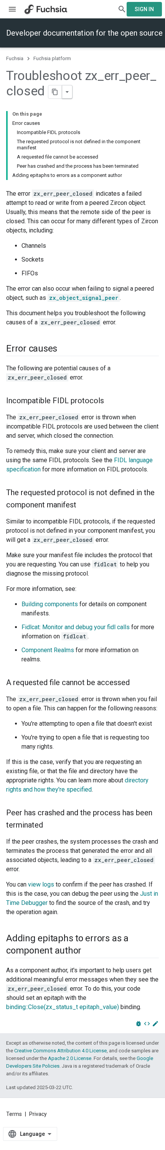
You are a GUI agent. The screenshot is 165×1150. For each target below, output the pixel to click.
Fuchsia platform (52, 58)
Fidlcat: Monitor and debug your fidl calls (75, 627)
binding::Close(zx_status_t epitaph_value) (62, 1007)
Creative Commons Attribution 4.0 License (60, 1050)
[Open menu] (12, 9)
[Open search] (122, 9)
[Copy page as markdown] (55, 91)
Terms (14, 1114)
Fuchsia (14, 58)
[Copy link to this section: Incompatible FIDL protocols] (111, 401)
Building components (49, 604)
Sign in (144, 9)
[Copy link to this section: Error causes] (65, 349)
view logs (41, 884)
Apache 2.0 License (69, 1058)
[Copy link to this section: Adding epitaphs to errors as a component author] (89, 951)
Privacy (38, 1114)
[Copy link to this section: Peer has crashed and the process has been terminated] (50, 825)
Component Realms (47, 650)
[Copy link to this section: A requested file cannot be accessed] (137, 683)
